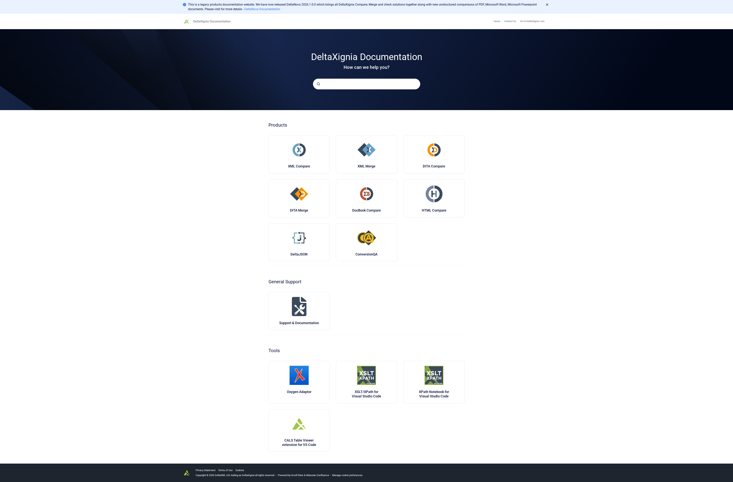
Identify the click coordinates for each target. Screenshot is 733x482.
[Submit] (318, 84)
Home (497, 21)
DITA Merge (299, 210)
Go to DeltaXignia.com (532, 21)
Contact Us (510, 21)
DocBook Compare (366, 210)
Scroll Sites (297, 475)
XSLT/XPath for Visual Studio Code (366, 394)
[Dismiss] (547, 4)
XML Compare (299, 166)
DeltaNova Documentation (262, 9)
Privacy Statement (205, 470)
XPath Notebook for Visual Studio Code (434, 394)
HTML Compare (434, 210)
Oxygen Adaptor (299, 392)
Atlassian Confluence (317, 475)
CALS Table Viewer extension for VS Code (299, 442)
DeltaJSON (299, 254)
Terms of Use (225, 470)
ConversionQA (366, 254)
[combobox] (366, 84)
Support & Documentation (299, 323)
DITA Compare (434, 166)
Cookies (239, 470)
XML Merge (366, 166)
